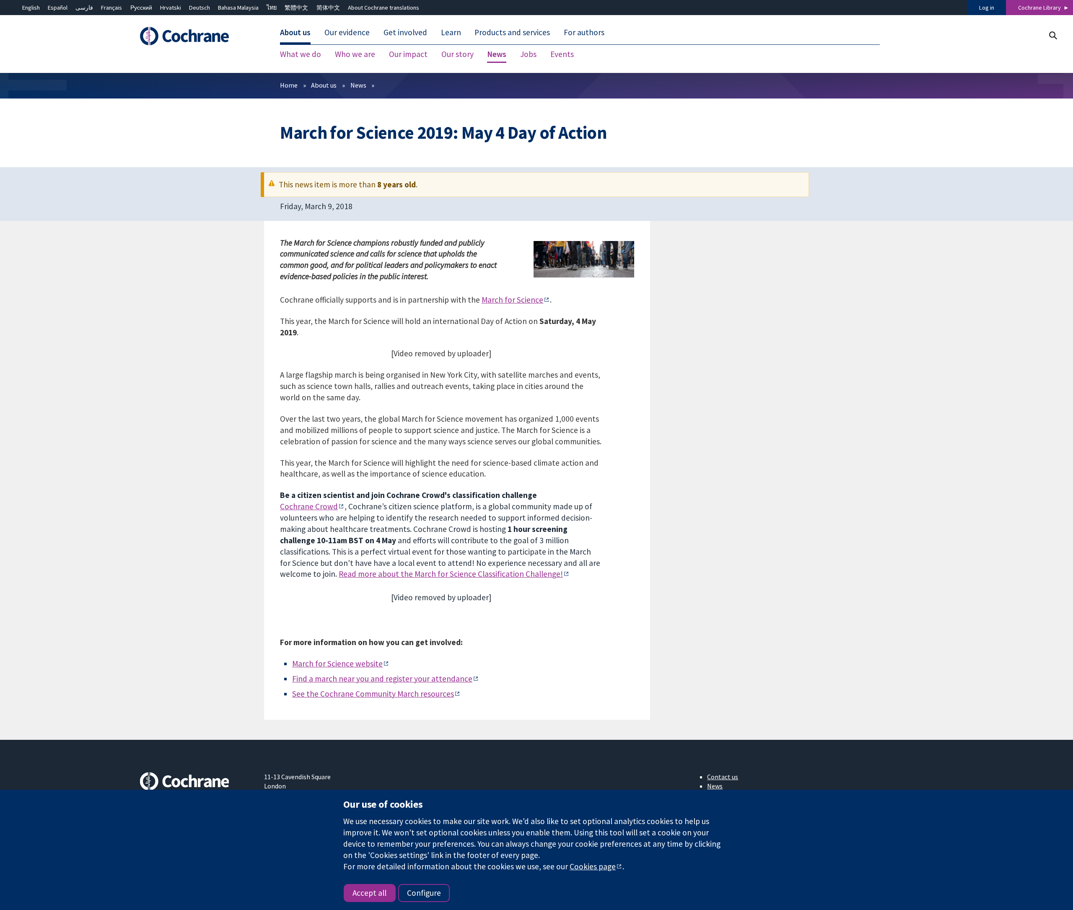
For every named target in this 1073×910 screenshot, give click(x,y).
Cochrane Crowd (309, 506)
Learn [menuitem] (451, 33)
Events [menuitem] (562, 54)
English (31, 7)
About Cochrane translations (383, 7)
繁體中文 (296, 7)
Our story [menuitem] (457, 54)
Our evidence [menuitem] (347, 33)
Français (111, 7)
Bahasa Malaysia (238, 7)
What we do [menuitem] (300, 54)
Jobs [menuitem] (528, 54)
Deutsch (199, 7)
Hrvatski (170, 7)
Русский (141, 7)
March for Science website (337, 664)
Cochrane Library (1039, 7)
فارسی (84, 7)
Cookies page (593, 866)
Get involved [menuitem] (405, 33)
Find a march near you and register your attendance (382, 679)
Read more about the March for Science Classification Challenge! (451, 574)
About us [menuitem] (295, 33)
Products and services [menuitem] (512, 33)
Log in (986, 7)
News (358, 85)
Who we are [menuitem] (355, 54)
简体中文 (328, 7)
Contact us (722, 777)
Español (57, 7)
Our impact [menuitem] (408, 54)
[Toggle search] (1053, 35)
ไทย (272, 7)
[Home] (196, 36)
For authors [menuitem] (584, 33)
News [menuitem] (496, 54)
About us (324, 85)
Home (289, 85)
